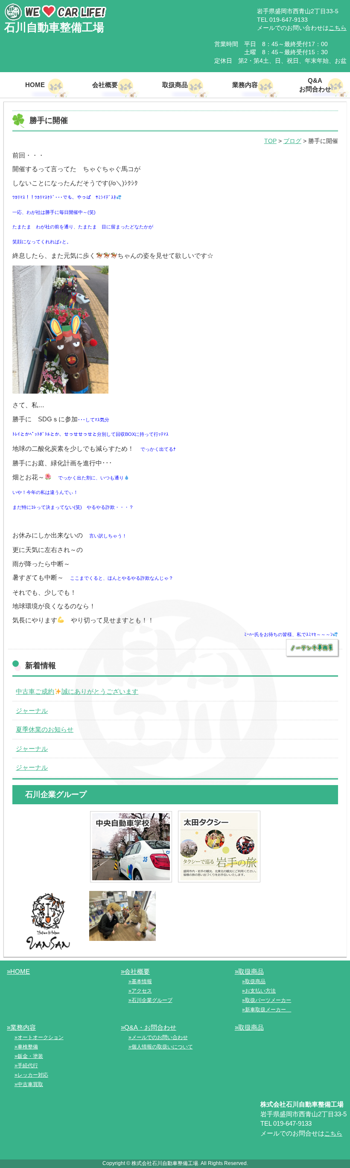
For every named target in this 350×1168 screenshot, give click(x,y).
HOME (35, 84)
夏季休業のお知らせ (44, 729)
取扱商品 (175, 84)
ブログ (292, 141)
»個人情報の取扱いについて (160, 1047)
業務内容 (245, 84)
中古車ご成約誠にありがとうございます (77, 691)
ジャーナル (32, 710)
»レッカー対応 (31, 1075)
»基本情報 (140, 981)
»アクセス (140, 991)
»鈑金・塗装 (29, 1056)
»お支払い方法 (259, 991)
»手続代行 (26, 1066)
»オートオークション (39, 1037)
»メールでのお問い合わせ (158, 1037)
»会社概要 (135, 971)
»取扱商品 (249, 971)
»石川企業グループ (150, 1000)
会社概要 (105, 84)
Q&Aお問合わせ (315, 85)
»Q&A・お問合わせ (148, 1027)
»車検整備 (26, 1047)
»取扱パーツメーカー (266, 1000)
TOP (270, 141)
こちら (338, 27)
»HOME (18, 971)
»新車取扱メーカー (266, 1010)
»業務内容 (21, 1027)
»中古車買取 (29, 1084)
